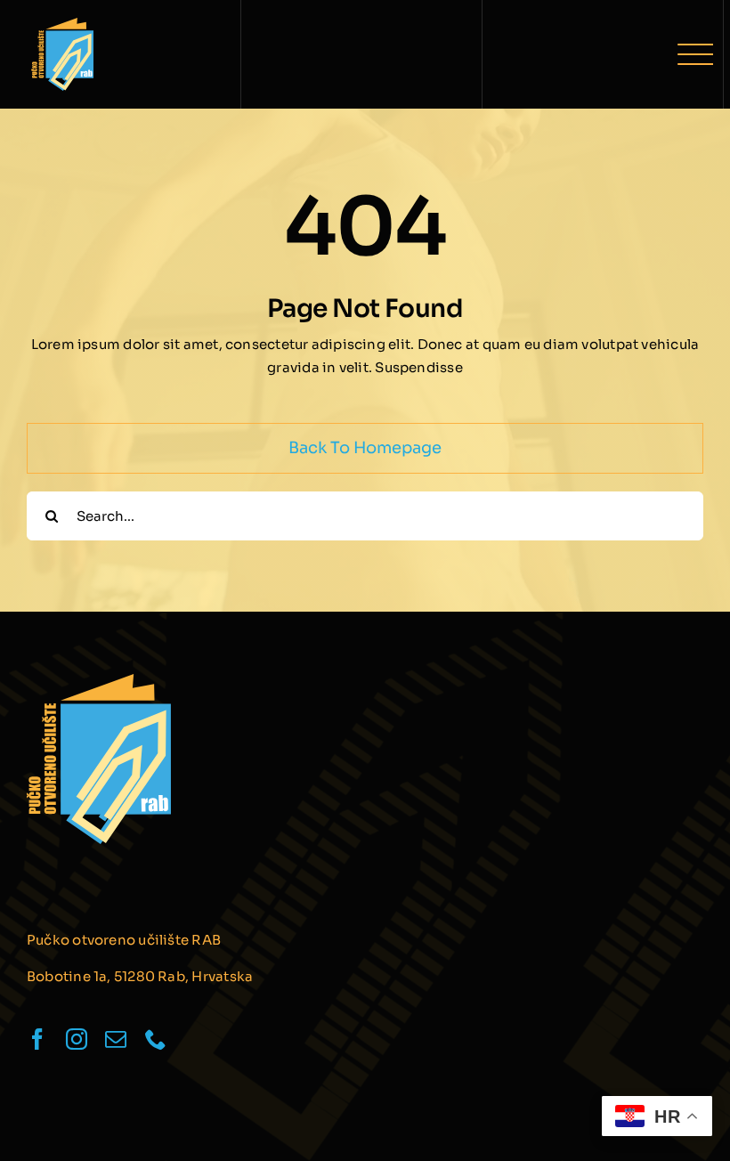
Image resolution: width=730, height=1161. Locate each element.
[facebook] (37, 1039)
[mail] (115, 1039)
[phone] (155, 1039)
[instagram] (76, 1039)
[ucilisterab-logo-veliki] (62, 24)
